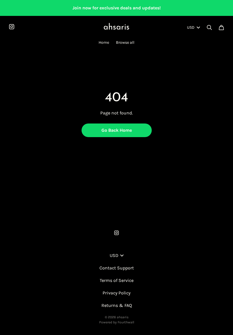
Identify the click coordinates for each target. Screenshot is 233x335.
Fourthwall (126, 322)
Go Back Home (116, 130)
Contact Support (116, 268)
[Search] (209, 27)
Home (104, 42)
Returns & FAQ (116, 305)
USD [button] (190, 27)
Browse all (125, 42)
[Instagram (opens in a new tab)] (11, 26)
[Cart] (221, 27)
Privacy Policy (116, 293)
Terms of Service (117, 280)
